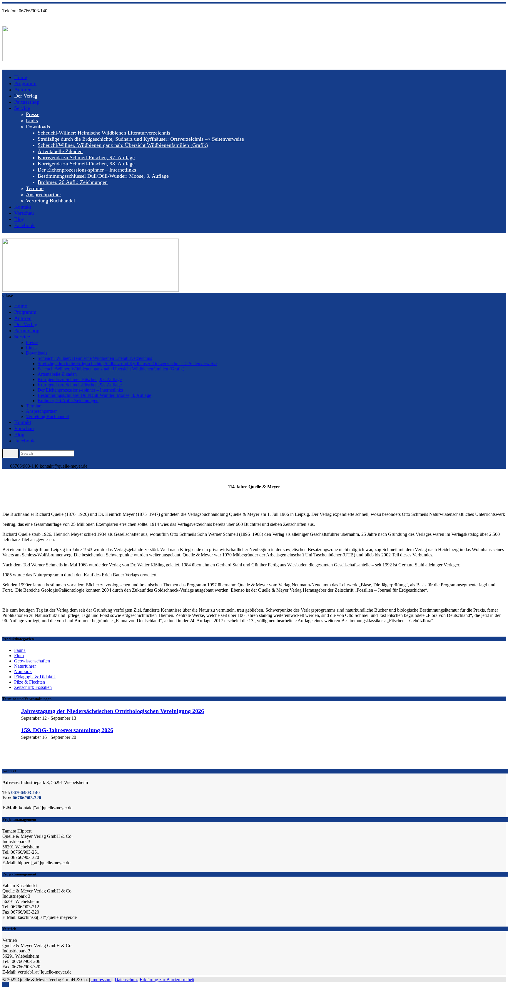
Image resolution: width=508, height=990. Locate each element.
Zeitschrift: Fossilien (33, 687)
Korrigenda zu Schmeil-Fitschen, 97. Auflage (86, 157)
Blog (19, 219)
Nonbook (23, 671)
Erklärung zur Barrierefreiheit (167, 979)
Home (20, 77)
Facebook (24, 225)
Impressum (101, 979)
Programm (25, 83)
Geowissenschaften (32, 660)
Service (22, 108)
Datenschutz (126, 979)
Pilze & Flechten (29, 681)
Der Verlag (25, 96)
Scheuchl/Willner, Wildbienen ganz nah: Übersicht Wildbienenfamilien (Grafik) (123, 145)
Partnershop (26, 102)
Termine (35, 188)
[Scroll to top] (5, 984)
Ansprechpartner (43, 194)
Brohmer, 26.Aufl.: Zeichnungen (73, 182)
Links (32, 120)
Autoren (22, 90)
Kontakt (22, 207)
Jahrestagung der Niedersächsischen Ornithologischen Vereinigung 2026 (112, 711)
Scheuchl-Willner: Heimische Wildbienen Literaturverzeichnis (104, 133)
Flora (19, 655)
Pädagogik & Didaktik (35, 676)
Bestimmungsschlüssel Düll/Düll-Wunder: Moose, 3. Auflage (103, 176)
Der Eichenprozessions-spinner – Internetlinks (87, 170)
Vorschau (24, 213)
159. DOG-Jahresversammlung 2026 (67, 730)
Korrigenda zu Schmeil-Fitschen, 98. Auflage (86, 164)
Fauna (20, 650)
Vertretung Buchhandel (50, 201)
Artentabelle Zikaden (60, 151)
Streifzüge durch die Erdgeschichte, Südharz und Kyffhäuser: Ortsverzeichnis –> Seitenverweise (141, 139)
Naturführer (25, 666)
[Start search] (10, 453)
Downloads (38, 127)
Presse (32, 114)
